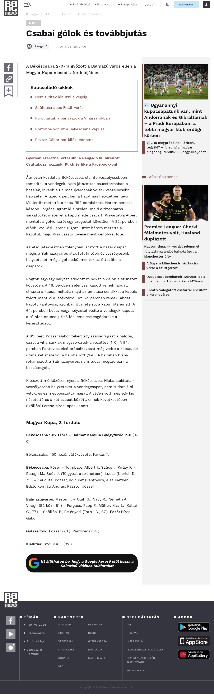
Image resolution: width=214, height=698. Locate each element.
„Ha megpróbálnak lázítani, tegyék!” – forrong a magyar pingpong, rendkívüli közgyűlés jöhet (176, 147)
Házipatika (95, 624)
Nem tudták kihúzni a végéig (61, 97)
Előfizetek (186, 5)
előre (68, 14)
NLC (60, 666)
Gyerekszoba (97, 641)
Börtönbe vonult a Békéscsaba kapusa (69, 129)
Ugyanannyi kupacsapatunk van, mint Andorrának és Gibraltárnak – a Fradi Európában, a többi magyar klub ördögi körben (175, 120)
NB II (33, 23)
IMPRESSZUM (135, 641)
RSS (129, 624)
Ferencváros (105, 4)
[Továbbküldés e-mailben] (8, 78)
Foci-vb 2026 (82, 4)
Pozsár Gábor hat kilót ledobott (64, 139)
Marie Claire (97, 657)
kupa (51, 14)
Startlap (64, 624)
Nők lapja (95, 649)
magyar (34, 14)
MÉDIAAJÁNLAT (136, 670)
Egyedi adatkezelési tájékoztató (141, 660)
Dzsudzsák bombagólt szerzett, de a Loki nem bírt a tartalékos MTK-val (175, 279)
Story (92, 632)
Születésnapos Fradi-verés (59, 107)
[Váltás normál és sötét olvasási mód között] (167, 4)
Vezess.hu (65, 641)
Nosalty (63, 657)
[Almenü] (27, 4)
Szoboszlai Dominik (34, 651)
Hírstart (64, 632)
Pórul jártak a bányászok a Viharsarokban (72, 118)
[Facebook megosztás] (8, 67)
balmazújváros (91, 14)
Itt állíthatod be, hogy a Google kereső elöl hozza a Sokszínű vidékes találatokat (87, 563)
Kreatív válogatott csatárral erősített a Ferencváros (176, 292)
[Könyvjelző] (8, 91)
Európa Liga (129, 4)
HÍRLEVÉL (133, 632)
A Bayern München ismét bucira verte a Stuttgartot (172, 265)
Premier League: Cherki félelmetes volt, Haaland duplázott (172, 232)
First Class (66, 649)
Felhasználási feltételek (145, 649)
